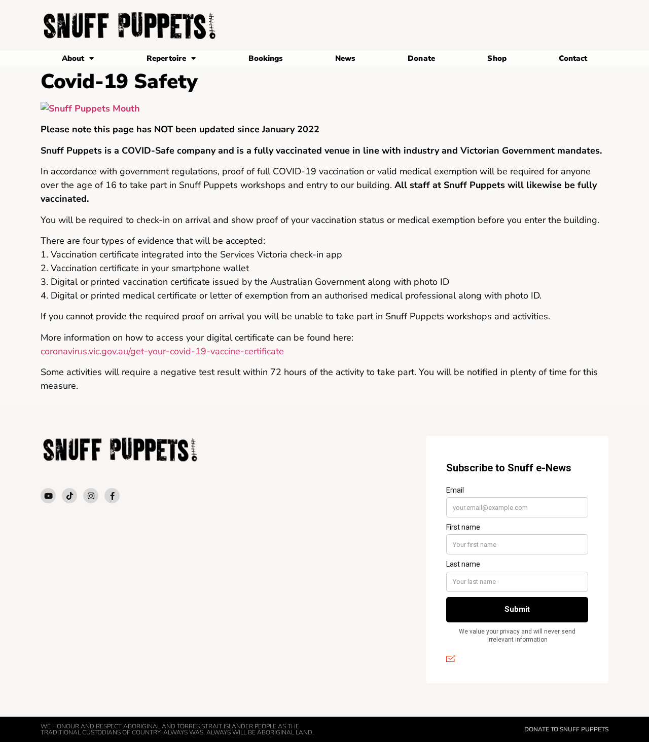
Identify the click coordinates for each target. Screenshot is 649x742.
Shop (496, 58)
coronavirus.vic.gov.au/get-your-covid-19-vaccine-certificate (162, 351)
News (345, 58)
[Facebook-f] (112, 495)
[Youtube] (48, 495)
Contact (573, 58)
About (73, 58)
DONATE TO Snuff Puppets (566, 729)
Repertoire (166, 58)
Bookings (265, 58)
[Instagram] (90, 495)
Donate (421, 58)
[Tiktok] (69, 495)
